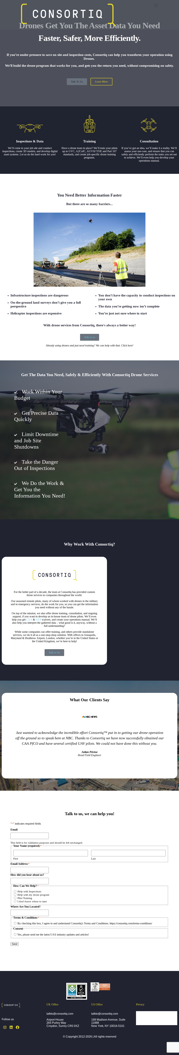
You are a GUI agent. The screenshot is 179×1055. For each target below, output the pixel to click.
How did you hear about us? (27, 874)
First (15, 858)
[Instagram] (5, 1027)
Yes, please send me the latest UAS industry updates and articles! (53, 934)
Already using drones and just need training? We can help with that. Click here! (89, 345)
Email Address (20, 863)
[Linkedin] (11, 1027)
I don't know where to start (32, 901)
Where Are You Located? (25, 906)
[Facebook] (17, 1027)
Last (93, 858)
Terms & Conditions (150, 1021)
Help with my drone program (33, 894)
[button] (156, 5)
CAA (29, 619)
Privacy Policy (147, 1014)
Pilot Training (24, 898)
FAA (38, 619)
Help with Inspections (29, 891)
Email (13, 829)
